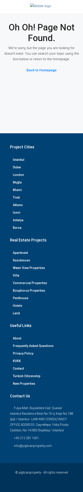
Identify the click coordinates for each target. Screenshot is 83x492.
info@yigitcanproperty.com (33, 446)
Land (16, 313)
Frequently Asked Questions (33, 346)
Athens (18, 205)
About (17, 338)
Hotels (17, 305)
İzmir (17, 212)
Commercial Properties (30, 283)
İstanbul (18, 159)
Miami (17, 190)
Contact (18, 368)
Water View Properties (29, 268)
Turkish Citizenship (26, 376)
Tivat (16, 197)
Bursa (17, 227)
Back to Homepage (42, 70)
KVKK (17, 361)
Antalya (18, 220)
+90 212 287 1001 (26, 438)
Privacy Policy (23, 353)
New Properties (24, 383)
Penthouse (20, 298)
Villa (16, 275)
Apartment (20, 253)
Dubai (17, 167)
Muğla (17, 182)
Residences (21, 260)
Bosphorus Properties (29, 290)
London (18, 175)
